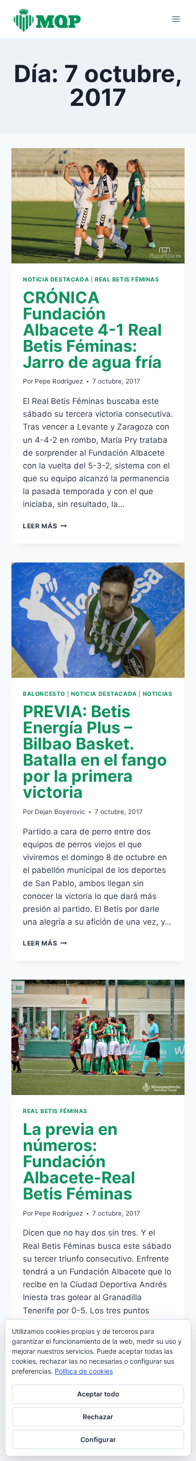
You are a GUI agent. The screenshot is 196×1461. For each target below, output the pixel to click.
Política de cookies (84, 1371)
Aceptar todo (98, 1394)
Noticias (158, 693)
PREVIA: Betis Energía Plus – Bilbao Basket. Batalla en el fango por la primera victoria (95, 752)
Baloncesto (44, 693)
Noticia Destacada (56, 279)
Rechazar (98, 1417)
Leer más (45, 526)
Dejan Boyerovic (60, 811)
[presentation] (98, 205)
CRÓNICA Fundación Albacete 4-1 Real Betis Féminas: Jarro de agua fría (92, 330)
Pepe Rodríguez (59, 381)
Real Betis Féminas (127, 279)
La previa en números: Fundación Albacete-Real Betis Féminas (79, 1161)
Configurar (98, 1439)
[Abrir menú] (176, 18)
